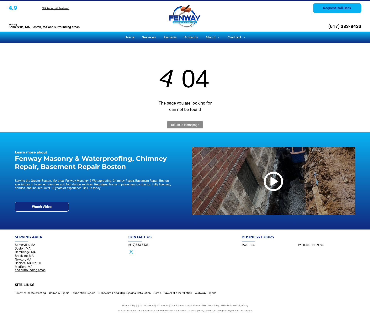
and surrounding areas (30, 270)
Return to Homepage (185, 125)
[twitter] (131, 252)
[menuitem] (129, 37)
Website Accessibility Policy (234, 305)
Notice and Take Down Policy (204, 305)
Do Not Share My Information (154, 305)
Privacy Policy (128, 305)
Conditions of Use (180, 305)
